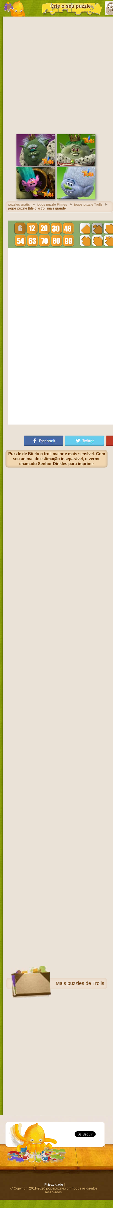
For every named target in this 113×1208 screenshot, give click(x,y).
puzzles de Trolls (85, 983)
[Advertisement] (56, 74)
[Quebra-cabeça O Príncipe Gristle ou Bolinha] (76, 165)
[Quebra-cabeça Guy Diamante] (76, 198)
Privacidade (53, 1184)
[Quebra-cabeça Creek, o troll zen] (35, 198)
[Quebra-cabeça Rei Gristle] (35, 165)
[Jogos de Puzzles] (14, 8)
